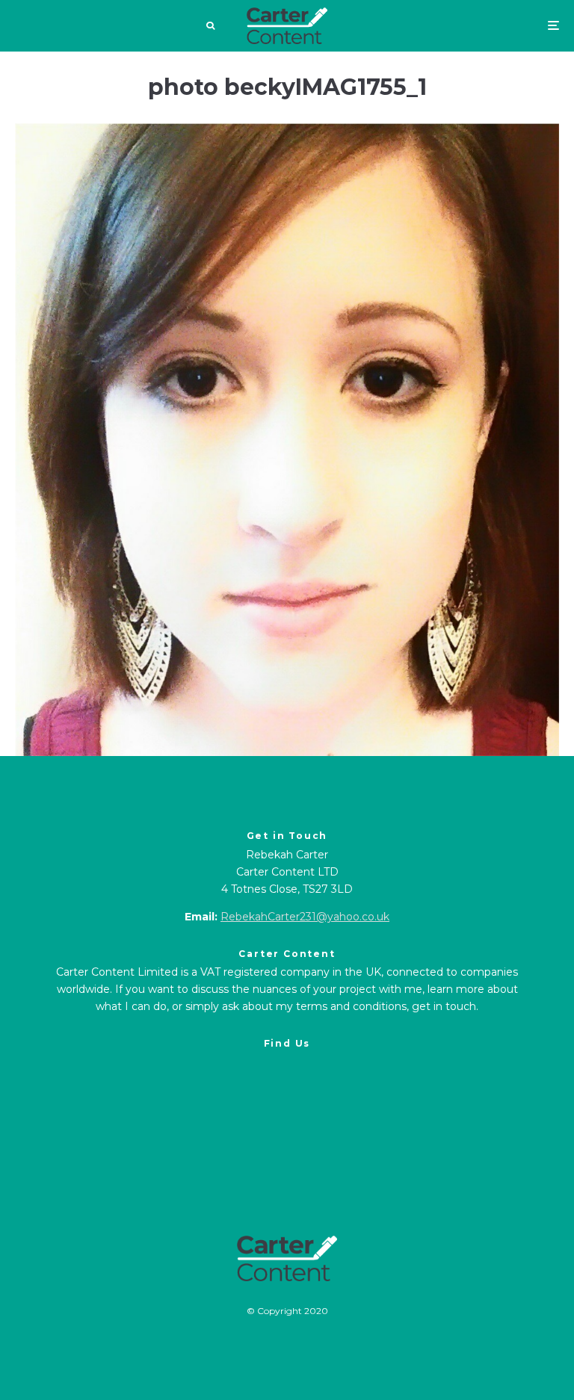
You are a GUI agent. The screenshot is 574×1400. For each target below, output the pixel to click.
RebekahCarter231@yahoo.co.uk (304, 916)
